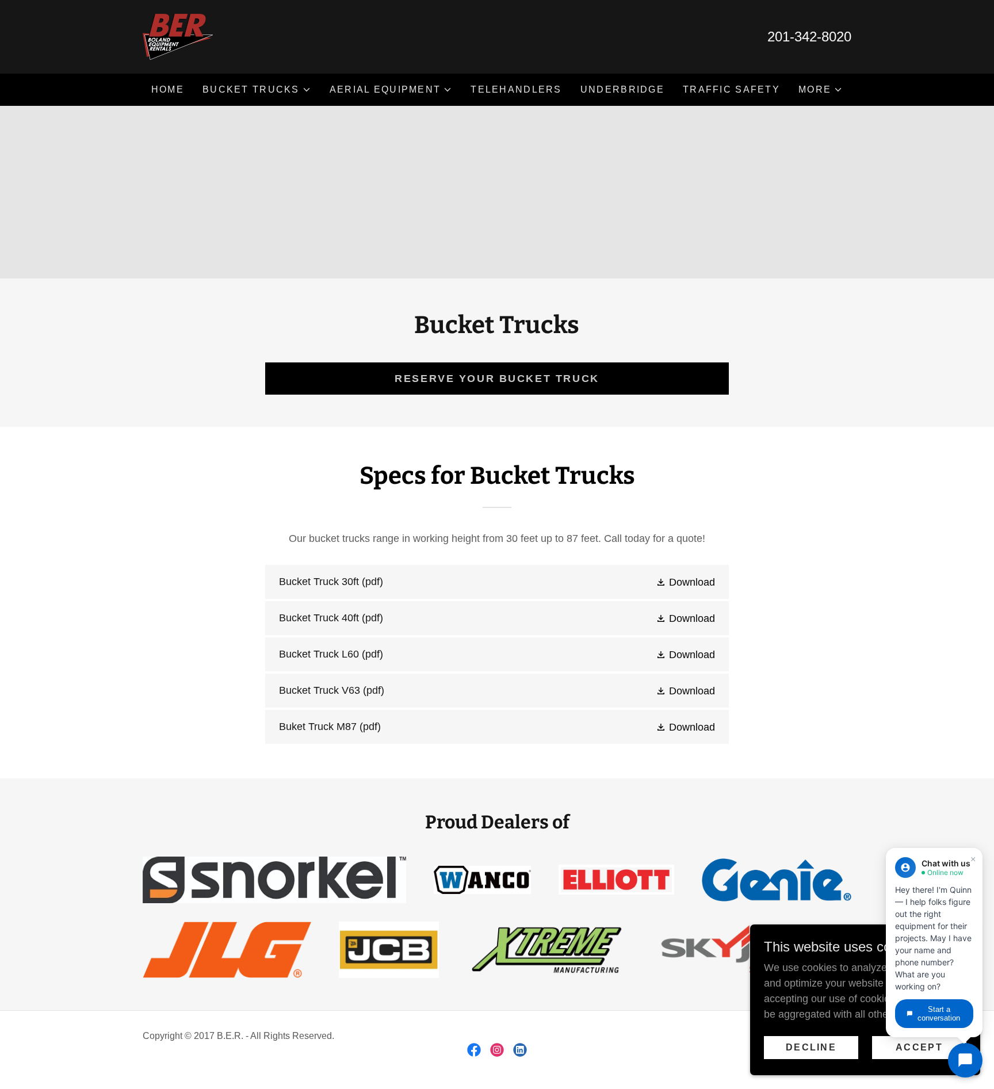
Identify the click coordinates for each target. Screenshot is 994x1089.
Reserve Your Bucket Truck (497, 378)
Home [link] (167, 89)
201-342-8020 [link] (809, 36)
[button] (256, 90)
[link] (178, 36)
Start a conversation (938, 1013)
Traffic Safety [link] (731, 89)
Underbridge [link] (622, 89)
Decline (811, 1047)
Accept (919, 1047)
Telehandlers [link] (516, 89)
